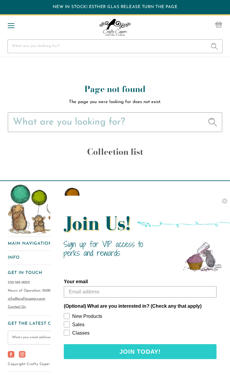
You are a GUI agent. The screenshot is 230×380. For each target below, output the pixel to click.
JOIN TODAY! (140, 351)
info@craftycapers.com (26, 299)
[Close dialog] (225, 201)
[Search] (215, 46)
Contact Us (17, 307)
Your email (76, 281)
